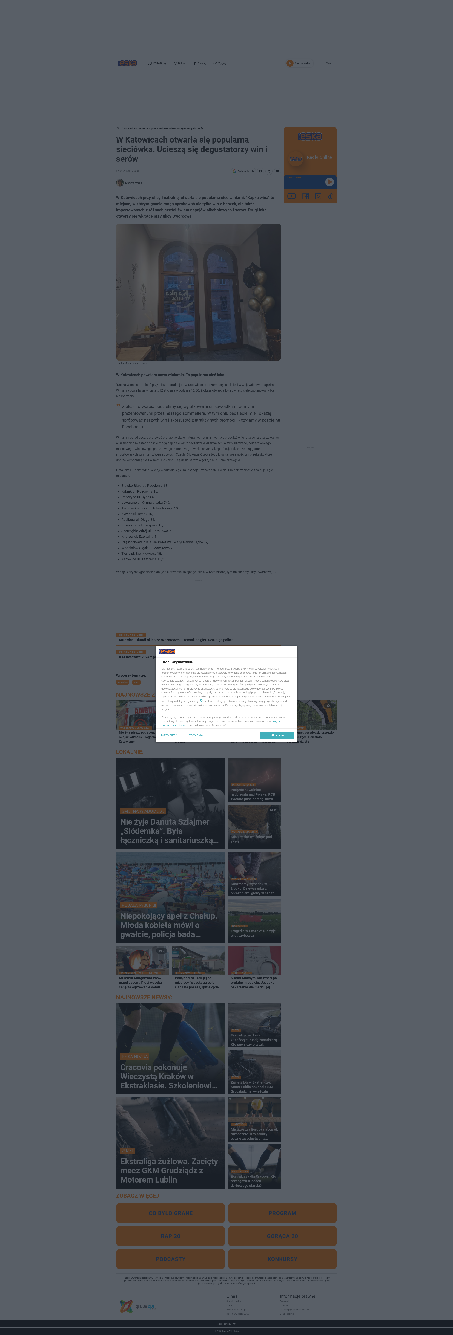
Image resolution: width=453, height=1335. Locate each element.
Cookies (182, 724)
